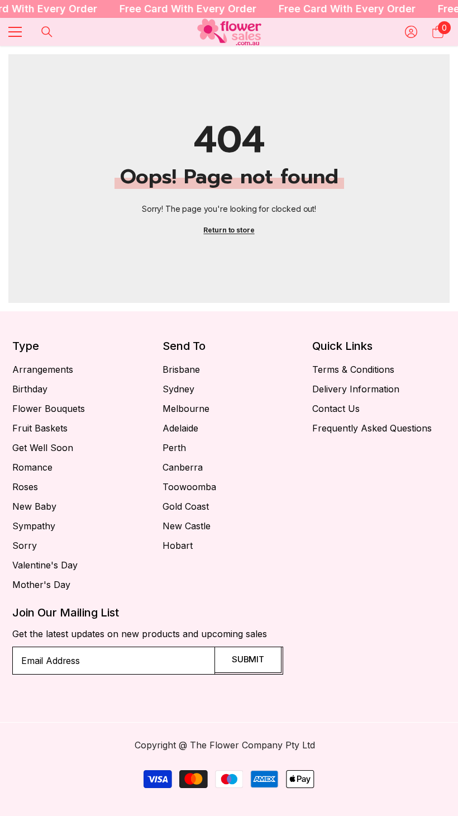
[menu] (15, 32)
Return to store (228, 230)
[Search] (47, 32)
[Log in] (411, 32)
